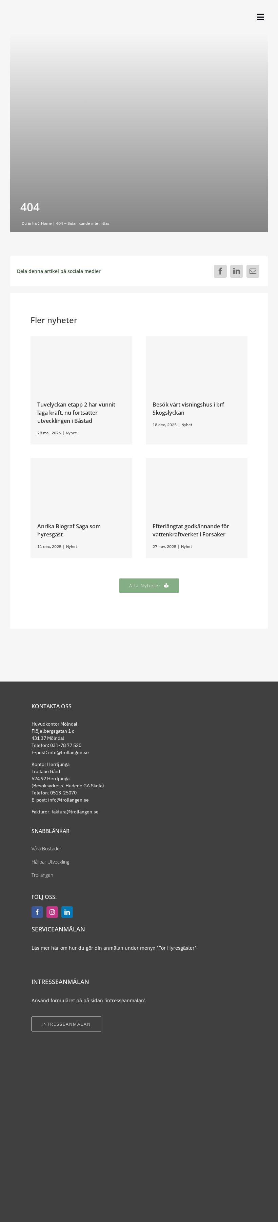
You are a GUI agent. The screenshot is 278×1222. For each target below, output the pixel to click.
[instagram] (52, 912)
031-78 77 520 (65, 745)
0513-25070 (63, 793)
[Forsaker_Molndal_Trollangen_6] (196, 460)
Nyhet (71, 432)
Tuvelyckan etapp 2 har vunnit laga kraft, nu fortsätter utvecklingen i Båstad (76, 413)
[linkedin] (67, 912)
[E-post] (253, 271)
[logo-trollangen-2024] (36, 12)
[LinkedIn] (237, 271)
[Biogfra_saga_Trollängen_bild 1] (81, 460)
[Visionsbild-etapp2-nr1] (81, 339)
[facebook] (37, 912)
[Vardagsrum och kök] (196, 339)
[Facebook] (220, 271)
